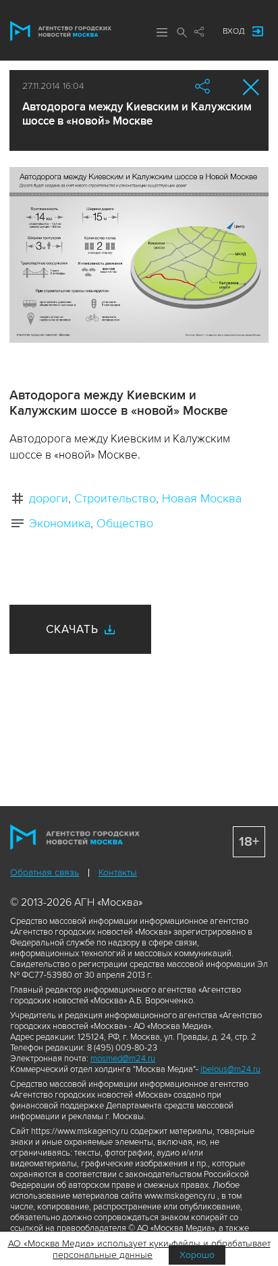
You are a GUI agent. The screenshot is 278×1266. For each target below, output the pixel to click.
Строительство (115, 498)
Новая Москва (202, 498)
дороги (48, 498)
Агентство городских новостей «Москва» (60, 30)
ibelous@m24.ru (230, 1069)
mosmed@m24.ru (122, 1058)
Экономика (59, 523)
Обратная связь (44, 872)
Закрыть (251, 87)
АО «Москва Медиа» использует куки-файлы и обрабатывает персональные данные (139, 1249)
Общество (124, 523)
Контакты (118, 872)
